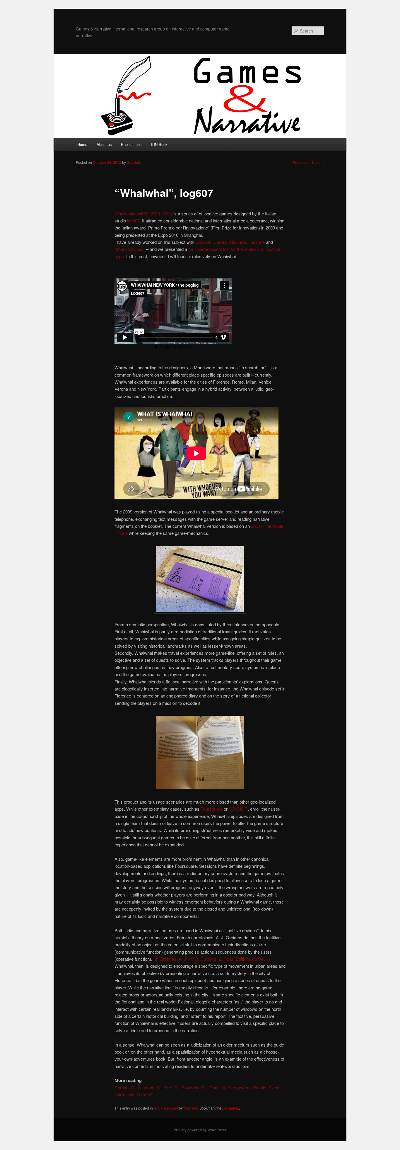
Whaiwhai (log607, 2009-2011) (143, 213)
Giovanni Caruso (211, 242)
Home (82, 144)
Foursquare (212, 809)
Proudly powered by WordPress (200, 1129)
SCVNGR (238, 809)
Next (318, 162)
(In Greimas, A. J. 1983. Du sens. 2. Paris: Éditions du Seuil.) (211, 959)
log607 (133, 220)
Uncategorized (166, 1108)
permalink (230, 1108)
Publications (131, 144)
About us (104, 144)
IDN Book (159, 144)
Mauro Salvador (129, 249)
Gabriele (134, 162)
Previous (297, 162)
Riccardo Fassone (247, 242)
